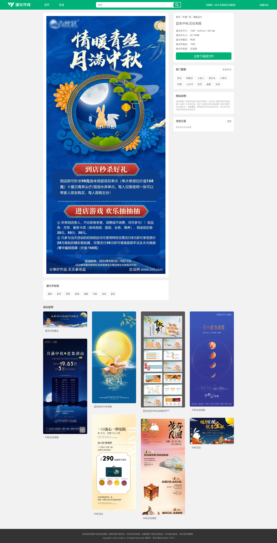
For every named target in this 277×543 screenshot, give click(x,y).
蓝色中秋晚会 (52, 330)
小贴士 (200, 78)
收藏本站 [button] (264, 4)
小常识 (223, 78)
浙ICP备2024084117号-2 (164, 537)
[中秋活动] (114, 416)
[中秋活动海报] (212, 313)
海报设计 (197, 16)
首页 (46, 5)
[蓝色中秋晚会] (65, 313)
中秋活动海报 (198, 409)
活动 (104, 293)
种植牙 (189, 78)
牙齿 (217, 84)
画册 (208, 84)
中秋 (95, 293)
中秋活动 (98, 513)
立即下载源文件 (204, 56)
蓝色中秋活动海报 (183, 127)
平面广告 (186, 16)
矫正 (179, 78)
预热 (68, 293)
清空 (229, 121)
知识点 (212, 78)
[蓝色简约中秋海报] (114, 313)
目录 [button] (61, 5)
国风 (50, 293)
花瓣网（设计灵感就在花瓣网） (221, 4)
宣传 (59, 293)
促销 (77, 293)
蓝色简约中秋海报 (103, 406)
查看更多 (226, 69)
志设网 (193, 48)
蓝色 (113, 293)
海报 (86, 293)
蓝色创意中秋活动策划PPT (156, 410)
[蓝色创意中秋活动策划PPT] (163, 313)
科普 (179, 84)
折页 (199, 84)
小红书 (189, 84)
